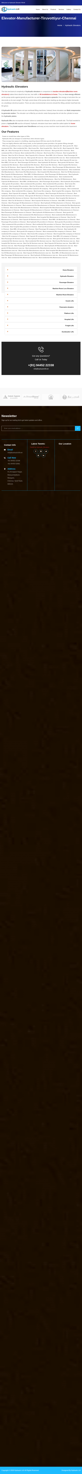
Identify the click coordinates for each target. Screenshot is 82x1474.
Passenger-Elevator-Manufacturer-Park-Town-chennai (30, 1177)
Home (38, 9)
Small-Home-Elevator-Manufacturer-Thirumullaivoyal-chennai (19, 1301)
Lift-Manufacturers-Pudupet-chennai (45, 970)
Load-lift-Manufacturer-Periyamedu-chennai (41, 1104)
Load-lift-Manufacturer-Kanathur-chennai (35, 1063)
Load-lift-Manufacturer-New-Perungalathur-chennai (45, 1094)
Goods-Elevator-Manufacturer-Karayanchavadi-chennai (52, 661)
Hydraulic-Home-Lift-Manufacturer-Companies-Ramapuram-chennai (36, 878)
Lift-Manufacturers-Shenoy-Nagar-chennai (36, 987)
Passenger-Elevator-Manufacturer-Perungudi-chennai (57, 1180)
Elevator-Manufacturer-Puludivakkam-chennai (44, 561)
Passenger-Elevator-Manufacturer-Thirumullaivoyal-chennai (19, 1189)
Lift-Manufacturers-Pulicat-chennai (11, 973)
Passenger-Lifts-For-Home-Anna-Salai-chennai (45, 1213)
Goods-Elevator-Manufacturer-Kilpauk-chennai (58, 666)
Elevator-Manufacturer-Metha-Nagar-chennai (19, 526)
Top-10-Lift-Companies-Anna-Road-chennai (24, 1382)
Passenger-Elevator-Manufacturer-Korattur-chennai (29, 1161)
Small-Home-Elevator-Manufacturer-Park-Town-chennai (17, 1289)
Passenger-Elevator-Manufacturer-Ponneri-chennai (43, 1182)
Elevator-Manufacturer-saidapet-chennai (26, 573)
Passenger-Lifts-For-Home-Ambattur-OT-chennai (50, 1208)
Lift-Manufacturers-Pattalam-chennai (31, 963)
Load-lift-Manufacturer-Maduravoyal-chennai (19, 1068)
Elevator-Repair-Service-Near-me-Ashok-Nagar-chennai (48, 611)
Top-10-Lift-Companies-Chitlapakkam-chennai (28, 1396)
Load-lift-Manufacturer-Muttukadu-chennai (13, 1085)
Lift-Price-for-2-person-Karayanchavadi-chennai (20, 1006)
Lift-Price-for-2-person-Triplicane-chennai (63, 1039)
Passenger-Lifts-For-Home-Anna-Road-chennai (15, 1213)
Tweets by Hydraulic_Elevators (39, 447)
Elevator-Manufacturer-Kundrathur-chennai (47, 511)
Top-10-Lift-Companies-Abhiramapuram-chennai (65, 1370)
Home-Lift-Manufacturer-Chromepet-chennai (44, 740)
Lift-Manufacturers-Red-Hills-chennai (62, 980)
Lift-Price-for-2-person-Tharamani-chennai (56, 1037)
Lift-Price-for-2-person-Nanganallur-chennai (34, 1023)
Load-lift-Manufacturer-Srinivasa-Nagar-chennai (47, 1130)
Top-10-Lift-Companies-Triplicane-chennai (27, 1458)
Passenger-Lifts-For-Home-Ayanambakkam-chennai (64, 1218)
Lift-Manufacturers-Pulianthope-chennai (69, 970)
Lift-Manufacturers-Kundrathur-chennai (63, 923)
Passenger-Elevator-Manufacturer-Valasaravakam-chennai (40, 1194)
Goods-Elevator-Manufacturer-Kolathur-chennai (64, 671)
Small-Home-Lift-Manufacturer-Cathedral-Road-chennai (17, 1339)
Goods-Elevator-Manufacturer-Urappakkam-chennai (53, 702)
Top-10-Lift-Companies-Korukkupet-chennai (19, 1434)
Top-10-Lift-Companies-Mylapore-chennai (27, 1439)
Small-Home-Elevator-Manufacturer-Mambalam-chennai (32, 1275)
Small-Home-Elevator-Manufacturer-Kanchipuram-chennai (34, 1256)
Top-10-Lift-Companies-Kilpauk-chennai (37, 1427)
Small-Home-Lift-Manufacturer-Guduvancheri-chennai (41, 1361)
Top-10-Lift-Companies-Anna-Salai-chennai (51, 1382)
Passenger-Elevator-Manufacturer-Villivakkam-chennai (61, 1196)
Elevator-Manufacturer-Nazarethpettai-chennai (15, 540)
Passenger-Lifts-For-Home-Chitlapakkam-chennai (56, 1227)
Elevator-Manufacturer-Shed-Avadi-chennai (67, 576)
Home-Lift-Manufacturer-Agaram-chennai (44, 714)
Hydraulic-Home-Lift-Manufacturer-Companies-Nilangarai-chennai (36, 847)
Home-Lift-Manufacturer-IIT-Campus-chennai (30, 756)
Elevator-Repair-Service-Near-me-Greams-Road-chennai (32, 645)
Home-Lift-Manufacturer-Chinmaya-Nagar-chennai (54, 735)
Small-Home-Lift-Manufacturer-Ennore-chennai (55, 1351)
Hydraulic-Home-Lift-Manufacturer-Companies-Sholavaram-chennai (31, 892)
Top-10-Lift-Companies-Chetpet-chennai (18, 1394)
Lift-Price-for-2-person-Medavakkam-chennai (59, 1020)
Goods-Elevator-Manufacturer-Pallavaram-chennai (65, 683)
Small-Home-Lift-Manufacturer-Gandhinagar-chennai (26, 1356)
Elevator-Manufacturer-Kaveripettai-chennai (42, 507)
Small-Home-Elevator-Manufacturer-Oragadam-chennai (39, 1284)
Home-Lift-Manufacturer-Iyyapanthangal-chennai (38, 759)
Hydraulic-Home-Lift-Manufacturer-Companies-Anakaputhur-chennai (27, 778)
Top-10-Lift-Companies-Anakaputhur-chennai (47, 1380)
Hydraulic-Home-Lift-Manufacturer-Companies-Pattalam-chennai (38, 859)
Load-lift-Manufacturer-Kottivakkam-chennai (53, 1058)
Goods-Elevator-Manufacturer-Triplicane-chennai (20, 702)
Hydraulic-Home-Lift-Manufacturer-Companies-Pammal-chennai (36, 856)
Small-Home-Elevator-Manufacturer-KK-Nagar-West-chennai (54, 1265)
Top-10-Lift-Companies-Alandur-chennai (12, 1375)
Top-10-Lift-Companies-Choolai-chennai (55, 1396)
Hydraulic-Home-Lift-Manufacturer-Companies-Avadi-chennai (56, 787)
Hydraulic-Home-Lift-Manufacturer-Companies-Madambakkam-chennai (52, 811)
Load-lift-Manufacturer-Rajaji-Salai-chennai (19, 1116)
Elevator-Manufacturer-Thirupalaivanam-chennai (20, 588)
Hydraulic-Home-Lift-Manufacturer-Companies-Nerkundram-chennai (59, 842)
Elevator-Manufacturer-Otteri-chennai (60, 547)
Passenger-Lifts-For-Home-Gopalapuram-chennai (16, 1242)
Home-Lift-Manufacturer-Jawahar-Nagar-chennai (20, 761)
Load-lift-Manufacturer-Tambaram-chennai (55, 1132)
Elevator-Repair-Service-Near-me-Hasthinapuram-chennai (61, 649)
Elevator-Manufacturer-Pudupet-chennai (43, 559)
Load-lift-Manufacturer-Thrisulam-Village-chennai (42, 1137)
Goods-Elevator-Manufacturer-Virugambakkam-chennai (45, 709)
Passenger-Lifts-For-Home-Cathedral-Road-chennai (60, 1223)
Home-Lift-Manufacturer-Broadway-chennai (19, 733)
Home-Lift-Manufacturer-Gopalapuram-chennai (53, 749)
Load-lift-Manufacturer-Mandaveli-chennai (27, 1070)
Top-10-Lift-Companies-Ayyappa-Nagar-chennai (37, 1389)
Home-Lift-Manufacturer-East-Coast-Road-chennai (21, 742)
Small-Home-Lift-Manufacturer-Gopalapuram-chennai (17, 1358)
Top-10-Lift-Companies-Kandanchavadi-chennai (29, 1422)
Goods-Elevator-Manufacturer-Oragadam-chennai (48, 685)
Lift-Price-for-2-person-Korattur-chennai (56, 1016)
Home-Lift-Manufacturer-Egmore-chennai (51, 742)
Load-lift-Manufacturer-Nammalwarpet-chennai (42, 1085)
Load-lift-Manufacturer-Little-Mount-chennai (62, 1063)
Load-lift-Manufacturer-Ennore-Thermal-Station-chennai (47, 1054)
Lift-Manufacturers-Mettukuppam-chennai (13, 937)
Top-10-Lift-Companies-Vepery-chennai (36, 1463)
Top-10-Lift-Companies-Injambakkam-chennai (54, 1415)
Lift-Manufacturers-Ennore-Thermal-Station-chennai (43, 916)
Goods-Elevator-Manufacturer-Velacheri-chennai (27, 707)
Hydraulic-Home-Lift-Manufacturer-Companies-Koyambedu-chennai (37, 806)
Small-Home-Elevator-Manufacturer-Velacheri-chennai (37, 1308)
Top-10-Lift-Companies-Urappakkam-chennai (55, 1458)
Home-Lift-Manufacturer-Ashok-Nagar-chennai (50, 726)
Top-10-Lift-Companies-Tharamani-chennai (13, 1456)
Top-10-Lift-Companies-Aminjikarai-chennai (19, 1380)
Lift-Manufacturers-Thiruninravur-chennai (61, 994)
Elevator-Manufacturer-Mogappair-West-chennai (58, 531)
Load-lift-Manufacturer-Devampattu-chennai (39, 1051)
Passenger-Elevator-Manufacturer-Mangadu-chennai (41, 1165)
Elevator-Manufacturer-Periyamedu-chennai (19, 554)
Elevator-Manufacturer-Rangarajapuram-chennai (43, 568)
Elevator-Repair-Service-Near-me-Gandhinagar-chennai (38, 640)
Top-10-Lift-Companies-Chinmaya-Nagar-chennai (47, 1394)
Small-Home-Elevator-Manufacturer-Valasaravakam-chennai (41, 1306)
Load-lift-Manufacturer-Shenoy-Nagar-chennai (14, 1127)
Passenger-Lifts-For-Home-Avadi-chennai (34, 1218)
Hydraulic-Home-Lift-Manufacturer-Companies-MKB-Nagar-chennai (47, 830)
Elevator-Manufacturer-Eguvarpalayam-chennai (29, 502)
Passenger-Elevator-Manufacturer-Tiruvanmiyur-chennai (56, 1189)
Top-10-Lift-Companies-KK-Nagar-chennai (63, 1427)
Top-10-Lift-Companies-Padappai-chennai (46, 1444)
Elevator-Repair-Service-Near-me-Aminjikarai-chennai (42, 604)
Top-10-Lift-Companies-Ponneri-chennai (32, 1451)
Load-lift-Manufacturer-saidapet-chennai (35, 1123)
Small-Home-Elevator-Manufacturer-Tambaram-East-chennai (24, 1299)
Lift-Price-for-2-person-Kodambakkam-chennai (28, 1013)
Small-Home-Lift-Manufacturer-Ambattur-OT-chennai (39, 1322)
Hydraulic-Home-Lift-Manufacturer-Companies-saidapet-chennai (52, 885)
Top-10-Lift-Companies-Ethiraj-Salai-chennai (66, 1403)
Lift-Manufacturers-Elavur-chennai (16, 916)
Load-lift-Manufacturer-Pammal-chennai (12, 1101)
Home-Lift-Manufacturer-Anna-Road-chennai (14, 723)
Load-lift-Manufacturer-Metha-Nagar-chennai (45, 1075)
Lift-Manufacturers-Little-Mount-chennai (33, 925)
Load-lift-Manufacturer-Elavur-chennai (17, 1054)
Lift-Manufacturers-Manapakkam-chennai (41, 930)
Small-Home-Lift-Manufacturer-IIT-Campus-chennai (16, 1365)
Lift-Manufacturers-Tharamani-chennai (35, 994)
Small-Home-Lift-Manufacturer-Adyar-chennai (48, 1315)
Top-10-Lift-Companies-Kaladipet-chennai (18, 1420)
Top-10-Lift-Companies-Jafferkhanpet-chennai (37, 1418)
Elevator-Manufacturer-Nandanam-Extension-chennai (61, 538)
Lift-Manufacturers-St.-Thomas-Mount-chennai (37, 992)
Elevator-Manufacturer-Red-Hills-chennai (18, 571)
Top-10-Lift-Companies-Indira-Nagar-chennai (25, 1415)
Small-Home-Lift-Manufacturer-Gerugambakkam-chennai (61, 1356)
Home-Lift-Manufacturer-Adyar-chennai (17, 714)
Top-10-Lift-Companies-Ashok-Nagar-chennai (56, 1384)
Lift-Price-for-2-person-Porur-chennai (55, 1035)
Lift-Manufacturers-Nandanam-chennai (46, 947)
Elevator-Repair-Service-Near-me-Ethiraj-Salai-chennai (45, 637)
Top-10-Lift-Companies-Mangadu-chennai (51, 1437)
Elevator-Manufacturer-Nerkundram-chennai (30, 542)
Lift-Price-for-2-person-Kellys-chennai (54, 1009)
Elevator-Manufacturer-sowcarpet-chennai (23, 580)
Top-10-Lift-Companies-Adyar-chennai (42, 1372)
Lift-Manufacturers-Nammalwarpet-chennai (36, 944)
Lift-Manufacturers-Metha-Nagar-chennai (69, 935)
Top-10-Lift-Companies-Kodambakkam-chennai (43, 1430)
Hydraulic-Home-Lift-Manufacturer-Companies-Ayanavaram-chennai (37, 792)
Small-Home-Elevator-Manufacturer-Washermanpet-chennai (24, 1313)
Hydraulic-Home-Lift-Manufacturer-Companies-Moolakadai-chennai (53, 833)
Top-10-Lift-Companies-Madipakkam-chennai (48, 1434)
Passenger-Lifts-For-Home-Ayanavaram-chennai (15, 1220)
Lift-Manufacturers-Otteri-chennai (15, 961)
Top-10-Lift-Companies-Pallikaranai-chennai (19, 1446)
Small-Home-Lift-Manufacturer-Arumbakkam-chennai (39, 1330)
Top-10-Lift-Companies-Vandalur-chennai (64, 1460)
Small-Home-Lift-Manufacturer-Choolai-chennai (63, 1344)
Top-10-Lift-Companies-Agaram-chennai (67, 1372)
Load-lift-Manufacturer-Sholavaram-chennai (43, 1127)
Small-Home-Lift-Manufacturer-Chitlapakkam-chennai (30, 1344)
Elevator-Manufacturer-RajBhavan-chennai (65, 566)
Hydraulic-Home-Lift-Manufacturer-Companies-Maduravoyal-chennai (27, 816)
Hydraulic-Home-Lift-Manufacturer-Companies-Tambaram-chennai (21, 899)
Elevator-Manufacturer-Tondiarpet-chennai (60, 590)
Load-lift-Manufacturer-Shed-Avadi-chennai (67, 1125)
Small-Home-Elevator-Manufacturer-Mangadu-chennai (22, 1277)
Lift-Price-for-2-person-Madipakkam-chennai (32, 1018)
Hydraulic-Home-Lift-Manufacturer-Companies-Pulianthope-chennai (32, 868)
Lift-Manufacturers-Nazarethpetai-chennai (25, 949)
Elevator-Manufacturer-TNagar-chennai (34, 590)
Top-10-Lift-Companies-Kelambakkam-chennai (67, 1425)
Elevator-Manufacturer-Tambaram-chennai (67, 583)
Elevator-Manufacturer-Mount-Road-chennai (36, 533)
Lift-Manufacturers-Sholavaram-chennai (62, 987)
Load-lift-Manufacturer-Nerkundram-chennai (64, 1092)
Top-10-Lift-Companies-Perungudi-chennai (57, 1449)
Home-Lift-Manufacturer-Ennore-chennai (28, 744)
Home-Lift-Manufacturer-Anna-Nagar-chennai (66, 721)
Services (61, 9)
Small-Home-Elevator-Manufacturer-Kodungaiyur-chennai (52, 1268)
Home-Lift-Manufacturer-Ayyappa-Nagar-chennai (38, 730)
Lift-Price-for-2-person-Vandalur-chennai (18, 1044)
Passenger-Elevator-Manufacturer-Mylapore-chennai (31, 1168)
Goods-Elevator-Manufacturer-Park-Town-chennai (16, 690)
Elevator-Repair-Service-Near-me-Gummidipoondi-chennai (24, 649)
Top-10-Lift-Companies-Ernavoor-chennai (39, 1403)
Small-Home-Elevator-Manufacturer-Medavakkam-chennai (58, 1277)
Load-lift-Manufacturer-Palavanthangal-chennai (63, 1099)
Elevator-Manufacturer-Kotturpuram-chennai (42, 509)
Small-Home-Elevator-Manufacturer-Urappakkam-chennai (49, 1303)
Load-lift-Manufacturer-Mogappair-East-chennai (56, 1080)
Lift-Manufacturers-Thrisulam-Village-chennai (40, 997)
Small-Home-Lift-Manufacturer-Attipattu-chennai (25, 1332)
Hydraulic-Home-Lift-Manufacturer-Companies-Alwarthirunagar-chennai (53, 773)
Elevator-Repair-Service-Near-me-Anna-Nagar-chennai (31, 607)
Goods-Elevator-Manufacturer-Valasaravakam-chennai (39, 704)
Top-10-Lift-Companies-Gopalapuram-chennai (31, 1408)
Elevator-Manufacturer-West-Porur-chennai (67, 592)
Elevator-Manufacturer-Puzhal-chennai (27, 564)
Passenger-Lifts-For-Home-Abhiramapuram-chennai (16, 1201)
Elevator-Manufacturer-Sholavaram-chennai (44, 578)
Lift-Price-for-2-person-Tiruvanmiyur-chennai (35, 1039)
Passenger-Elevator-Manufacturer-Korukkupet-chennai (63, 1161)
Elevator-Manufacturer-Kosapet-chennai (69, 507)
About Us (45, 9)
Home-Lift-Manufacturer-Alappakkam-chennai (19, 716)
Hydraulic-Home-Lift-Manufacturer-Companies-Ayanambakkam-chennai (23, 790)
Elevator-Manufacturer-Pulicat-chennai (17, 561)
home (59, 25)
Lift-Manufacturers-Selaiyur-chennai (65, 985)
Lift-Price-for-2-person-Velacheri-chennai (44, 1044)
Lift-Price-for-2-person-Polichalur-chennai (52, 1032)
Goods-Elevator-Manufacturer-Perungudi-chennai (37, 692)
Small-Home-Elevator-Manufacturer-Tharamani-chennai (62, 1299)
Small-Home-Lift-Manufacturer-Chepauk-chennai (51, 1339)
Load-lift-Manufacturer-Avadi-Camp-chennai (60, 1049)
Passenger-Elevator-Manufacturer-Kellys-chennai (65, 1151)
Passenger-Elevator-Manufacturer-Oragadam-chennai (52, 1173)
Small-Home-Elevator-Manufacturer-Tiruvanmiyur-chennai (57, 1301)
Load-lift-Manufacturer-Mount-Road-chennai (67, 1082)
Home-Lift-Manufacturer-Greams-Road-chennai (39, 752)
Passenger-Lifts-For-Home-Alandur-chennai (56, 1204)
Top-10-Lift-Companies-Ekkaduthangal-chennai (67, 1401)
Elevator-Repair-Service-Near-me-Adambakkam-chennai (56, 595)
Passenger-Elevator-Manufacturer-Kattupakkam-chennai (34, 1149)
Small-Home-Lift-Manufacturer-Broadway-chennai (66, 1337)
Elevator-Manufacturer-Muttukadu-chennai (64, 533)
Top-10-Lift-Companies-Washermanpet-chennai (43, 1465)
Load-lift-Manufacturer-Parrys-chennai (38, 1101)
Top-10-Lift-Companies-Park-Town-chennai (47, 1446)
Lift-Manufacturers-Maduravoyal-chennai (67, 928)
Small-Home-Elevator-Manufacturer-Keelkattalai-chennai (32, 1261)
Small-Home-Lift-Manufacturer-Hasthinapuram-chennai (63, 1363)
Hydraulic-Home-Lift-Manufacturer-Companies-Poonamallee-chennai (56, 863)
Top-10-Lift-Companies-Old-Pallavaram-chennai (39, 1441)
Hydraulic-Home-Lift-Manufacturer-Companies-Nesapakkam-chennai (22, 844)
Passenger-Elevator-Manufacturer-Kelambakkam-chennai (31, 1151)
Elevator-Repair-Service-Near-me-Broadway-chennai (53, 618)
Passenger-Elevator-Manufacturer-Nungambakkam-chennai (24, 1170)
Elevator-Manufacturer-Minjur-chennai (26, 528)
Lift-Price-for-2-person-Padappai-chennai (18, 1028)
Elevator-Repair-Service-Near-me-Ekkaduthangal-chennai (23, 635)
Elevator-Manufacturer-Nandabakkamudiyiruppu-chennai (48, 535)
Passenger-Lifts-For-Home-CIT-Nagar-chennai (20, 1232)
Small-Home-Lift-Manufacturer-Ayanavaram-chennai (41, 1334)
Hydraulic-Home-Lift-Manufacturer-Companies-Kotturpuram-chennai (27, 804)
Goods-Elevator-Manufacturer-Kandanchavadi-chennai (17, 661)
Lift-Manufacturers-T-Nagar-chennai (11, 999)
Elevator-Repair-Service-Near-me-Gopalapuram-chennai (35, 642)
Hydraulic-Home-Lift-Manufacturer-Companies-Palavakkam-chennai (26, 854)
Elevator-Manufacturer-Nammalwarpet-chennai (15, 535)
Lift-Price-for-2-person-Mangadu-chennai (31, 1020)
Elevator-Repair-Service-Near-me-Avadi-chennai (32, 614)
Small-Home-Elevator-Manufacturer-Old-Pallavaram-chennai (44, 1282)
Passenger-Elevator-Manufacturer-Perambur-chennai (22, 1180)
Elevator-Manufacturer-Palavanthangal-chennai (38, 550)
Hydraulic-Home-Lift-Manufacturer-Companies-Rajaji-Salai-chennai (21, 875)
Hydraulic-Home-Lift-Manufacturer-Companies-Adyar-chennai (33, 766)
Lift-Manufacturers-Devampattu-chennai (46, 913)
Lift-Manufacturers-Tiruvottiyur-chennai (67, 997)
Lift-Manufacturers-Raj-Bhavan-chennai (37, 978)
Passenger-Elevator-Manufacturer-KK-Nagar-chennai (49, 1154)
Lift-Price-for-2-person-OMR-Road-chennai (41, 1025)
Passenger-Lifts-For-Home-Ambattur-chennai (19, 1208)
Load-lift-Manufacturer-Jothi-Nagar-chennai (49, 1056)
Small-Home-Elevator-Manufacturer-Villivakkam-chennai (28, 1311)
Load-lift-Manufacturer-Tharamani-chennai (35, 1135)
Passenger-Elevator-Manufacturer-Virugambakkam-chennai (19, 1199)
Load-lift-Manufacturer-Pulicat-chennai (34, 1111)
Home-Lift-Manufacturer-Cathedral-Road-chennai (49, 733)
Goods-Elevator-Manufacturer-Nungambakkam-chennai (31, 683)
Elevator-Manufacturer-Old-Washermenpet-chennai (31, 547)
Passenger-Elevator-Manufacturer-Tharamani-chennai (60, 1187)
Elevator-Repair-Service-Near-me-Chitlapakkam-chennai (58, 626)
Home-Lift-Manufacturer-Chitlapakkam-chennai (37, 737)
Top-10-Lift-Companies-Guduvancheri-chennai (39, 1410)
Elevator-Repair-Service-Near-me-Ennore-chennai (58, 635)
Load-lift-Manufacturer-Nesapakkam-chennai (14, 1094)
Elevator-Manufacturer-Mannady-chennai (57, 521)
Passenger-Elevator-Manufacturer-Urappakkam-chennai (44, 1192)
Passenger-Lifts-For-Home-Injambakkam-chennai (64, 1249)
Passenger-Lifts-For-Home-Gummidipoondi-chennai (16, 1246)
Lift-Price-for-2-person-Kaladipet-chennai (65, 1001)
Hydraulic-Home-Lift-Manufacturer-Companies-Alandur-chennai (42, 768)
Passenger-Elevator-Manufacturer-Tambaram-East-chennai (24, 1187)
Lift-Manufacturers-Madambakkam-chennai (60, 925)
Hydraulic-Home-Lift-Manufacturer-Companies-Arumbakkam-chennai (42, 783)
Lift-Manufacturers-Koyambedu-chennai (38, 923)
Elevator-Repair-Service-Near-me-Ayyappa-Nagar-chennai (59, 616)
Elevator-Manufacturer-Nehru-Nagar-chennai (44, 540)
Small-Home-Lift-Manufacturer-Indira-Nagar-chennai (49, 1365)
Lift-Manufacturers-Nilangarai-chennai (40, 954)
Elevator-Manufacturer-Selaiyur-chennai (40, 576)
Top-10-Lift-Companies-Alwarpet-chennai (67, 1375)
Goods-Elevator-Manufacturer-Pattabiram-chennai (40, 697)
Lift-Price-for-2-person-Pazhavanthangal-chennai (48, 1030)
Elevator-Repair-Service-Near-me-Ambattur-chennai (54, 602)
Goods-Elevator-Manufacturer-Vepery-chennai (57, 707)
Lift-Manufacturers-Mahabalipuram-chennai (14, 930)
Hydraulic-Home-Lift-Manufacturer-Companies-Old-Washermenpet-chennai (24, 852)
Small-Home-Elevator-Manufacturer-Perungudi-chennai (48, 1292)
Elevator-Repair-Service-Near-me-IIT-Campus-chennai (17, 652)
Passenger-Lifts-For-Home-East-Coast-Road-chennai (52, 1232)
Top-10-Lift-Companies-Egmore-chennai (38, 1401)
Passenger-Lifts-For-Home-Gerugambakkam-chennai (63, 1239)
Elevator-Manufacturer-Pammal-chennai (65, 550)
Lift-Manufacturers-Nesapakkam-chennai (60, 951)
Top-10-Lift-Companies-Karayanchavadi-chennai (60, 1422)
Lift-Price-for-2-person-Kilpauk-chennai (24, 1011)
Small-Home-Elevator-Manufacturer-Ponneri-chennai (37, 1294)
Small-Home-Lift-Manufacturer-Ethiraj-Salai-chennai (37, 1353)
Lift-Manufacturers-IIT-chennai (15, 918)
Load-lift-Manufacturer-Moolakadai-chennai (39, 1082)
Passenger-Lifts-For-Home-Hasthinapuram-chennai (49, 1246)
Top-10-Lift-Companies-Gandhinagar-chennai (44, 1406)
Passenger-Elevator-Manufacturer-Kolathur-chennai (39, 1158)
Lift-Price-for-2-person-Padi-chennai (43, 1028)
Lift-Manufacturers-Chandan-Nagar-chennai (19, 913)
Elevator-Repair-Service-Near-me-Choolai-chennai (16, 628)
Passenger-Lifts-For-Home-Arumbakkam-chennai (25, 1215)
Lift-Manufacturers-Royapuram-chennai (35, 982)
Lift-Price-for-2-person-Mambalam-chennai (60, 1018)
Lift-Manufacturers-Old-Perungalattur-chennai (39, 959)
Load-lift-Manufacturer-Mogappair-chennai (26, 1080)
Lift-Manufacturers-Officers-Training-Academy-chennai (22, 956)
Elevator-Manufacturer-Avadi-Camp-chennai (14, 500)
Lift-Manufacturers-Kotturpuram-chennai (59, 920)
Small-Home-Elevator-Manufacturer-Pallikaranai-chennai (61, 1287)
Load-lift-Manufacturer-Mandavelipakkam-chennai (57, 1070)
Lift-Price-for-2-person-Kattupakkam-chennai (50, 1006)
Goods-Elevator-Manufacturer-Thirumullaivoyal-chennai (33, 699)
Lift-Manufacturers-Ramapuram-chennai (63, 978)
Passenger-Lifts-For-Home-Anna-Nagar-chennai (63, 1211)
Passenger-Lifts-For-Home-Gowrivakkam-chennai (48, 1242)
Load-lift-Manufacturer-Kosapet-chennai (26, 1058)
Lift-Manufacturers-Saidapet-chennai (60, 982)
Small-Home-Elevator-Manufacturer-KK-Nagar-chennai (17, 1265)
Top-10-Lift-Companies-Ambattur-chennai (44, 1377)
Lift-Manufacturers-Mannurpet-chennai (63, 932)
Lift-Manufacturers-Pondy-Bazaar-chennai (40, 968)
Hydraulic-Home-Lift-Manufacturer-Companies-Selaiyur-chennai (57, 887)
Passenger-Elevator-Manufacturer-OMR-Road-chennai (17, 1173)
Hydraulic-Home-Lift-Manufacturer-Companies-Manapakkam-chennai (38, 818)
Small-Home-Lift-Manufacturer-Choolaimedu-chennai (17, 1346)
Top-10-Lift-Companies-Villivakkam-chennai (63, 1463)
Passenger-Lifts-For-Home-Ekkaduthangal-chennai (34, 1234)
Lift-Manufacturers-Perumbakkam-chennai (13, 968)
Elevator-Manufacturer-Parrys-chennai (12, 552)
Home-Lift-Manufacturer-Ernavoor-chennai (55, 744)
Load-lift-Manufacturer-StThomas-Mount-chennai (26, 1132)
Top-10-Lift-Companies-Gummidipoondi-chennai (15, 1413)
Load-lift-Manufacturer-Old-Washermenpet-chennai (61, 1097)
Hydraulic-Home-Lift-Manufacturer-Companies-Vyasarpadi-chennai (53, 909)
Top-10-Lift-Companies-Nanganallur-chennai (55, 1439)
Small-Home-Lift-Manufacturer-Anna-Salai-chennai (49, 1327)
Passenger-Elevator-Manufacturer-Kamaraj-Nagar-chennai (39, 1144)
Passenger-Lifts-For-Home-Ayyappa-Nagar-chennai (47, 1220)
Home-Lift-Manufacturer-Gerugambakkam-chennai (21, 749)
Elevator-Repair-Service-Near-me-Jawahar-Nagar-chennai (39, 657)
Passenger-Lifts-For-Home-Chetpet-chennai (43, 1225)
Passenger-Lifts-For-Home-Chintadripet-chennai (25, 1227)
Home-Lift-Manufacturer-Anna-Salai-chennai (43, 723)
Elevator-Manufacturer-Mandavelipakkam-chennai (28, 521)
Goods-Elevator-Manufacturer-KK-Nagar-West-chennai (44, 668)
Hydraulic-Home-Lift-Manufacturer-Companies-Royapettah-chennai (49, 882)
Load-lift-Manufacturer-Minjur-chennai (55, 1078)
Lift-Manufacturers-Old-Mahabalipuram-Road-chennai (57, 956)
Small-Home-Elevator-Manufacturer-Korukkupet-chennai (38, 1273)
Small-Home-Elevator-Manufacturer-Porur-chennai (34, 1296)
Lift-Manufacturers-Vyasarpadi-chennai (60, 999)
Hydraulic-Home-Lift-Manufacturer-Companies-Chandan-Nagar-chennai (55, 797)
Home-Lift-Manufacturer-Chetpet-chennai (25, 735)
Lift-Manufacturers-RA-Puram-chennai (38, 980)
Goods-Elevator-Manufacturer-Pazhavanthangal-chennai (50, 690)
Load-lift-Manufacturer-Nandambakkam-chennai (37, 1087)
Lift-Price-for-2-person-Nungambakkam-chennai (63, 1023)
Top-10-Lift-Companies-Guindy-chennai (67, 1410)
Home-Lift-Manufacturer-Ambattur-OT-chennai (58, 718)
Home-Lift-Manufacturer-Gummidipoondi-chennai (47, 754)
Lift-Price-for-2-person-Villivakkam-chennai (43, 1047)
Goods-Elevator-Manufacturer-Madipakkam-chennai (38, 676)
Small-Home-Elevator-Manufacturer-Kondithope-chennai (44, 1270)
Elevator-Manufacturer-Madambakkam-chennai (55, 514)
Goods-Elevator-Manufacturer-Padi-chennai (35, 687)
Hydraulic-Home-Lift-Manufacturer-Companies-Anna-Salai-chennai (35, 780)
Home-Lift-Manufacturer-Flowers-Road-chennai (37, 747)
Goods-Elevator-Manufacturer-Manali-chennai (27, 678)
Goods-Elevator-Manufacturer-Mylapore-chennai (44, 680)
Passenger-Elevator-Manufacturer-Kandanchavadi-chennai (33, 1146)
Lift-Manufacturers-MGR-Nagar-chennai (39, 937)
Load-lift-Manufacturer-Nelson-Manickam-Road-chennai (32, 1092)
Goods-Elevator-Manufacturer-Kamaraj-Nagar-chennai (29, 659)
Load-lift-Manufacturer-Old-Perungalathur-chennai (29, 1097)
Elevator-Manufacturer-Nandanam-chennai (30, 538)
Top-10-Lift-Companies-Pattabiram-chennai (35, 1453)
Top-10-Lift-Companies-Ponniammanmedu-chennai (62, 1451)
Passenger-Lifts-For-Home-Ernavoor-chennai (14, 1237)
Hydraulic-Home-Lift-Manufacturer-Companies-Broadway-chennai (43, 794)
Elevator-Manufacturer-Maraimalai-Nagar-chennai (37, 523)
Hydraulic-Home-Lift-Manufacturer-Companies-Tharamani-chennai (26, 902)
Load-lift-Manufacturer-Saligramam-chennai (62, 1123)
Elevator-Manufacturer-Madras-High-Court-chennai (39, 516)
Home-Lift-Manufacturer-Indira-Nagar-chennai (59, 756)
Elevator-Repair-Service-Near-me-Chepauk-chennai (43, 621)
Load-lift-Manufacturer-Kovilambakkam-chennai (29, 1061)
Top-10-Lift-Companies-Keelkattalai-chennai (38, 1425)
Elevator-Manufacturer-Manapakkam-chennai (50, 519)
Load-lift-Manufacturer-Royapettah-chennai (61, 1120)
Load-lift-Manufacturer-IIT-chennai (24, 1056)
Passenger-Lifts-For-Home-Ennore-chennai (64, 1234)
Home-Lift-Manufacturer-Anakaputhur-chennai (36, 721)
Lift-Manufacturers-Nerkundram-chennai (34, 951)
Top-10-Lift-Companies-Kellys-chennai (12, 1427)
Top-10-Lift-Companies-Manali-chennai (25, 1437)
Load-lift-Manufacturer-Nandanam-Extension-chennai (17, 1089)
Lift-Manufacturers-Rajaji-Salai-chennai (65, 975)
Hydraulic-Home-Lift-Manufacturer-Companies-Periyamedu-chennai (47, 861)
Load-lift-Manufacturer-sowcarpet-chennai (18, 1130)
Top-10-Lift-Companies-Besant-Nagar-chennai (67, 1389)
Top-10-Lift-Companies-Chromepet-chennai (36, 1399)
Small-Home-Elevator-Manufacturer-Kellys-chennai (31, 1263)
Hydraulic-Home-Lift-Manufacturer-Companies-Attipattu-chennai (51, 785)
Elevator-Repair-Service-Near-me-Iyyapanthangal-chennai (44, 654)
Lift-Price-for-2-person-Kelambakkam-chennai (27, 1009)
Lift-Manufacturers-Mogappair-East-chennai (62, 940)
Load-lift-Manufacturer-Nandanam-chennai (66, 1087)
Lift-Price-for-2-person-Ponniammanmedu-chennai (27, 1035)
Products (53, 9)
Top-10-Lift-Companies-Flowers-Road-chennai (14, 1406)
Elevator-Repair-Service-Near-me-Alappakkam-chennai (28, 599)
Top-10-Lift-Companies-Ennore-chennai (12, 1403)
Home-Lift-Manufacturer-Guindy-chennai (18, 754)
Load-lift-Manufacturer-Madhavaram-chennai (39, 1066)
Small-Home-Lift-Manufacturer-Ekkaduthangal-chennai (22, 1351)
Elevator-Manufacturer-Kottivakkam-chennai (14, 509)
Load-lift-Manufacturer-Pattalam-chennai (63, 1101)
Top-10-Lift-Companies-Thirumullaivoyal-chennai (43, 1456)
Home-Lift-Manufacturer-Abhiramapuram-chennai (40, 711)
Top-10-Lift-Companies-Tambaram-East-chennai (64, 1453)
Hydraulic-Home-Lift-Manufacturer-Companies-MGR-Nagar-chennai (43, 828)
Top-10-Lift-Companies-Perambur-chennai (30, 1449)
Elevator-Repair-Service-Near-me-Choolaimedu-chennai (50, 628)
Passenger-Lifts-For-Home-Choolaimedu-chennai (36, 1230)
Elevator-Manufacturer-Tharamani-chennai (41, 585)
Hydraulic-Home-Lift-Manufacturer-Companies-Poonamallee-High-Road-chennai (25, 866)
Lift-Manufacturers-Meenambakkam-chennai (41, 935)
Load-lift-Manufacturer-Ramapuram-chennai (27, 1118)
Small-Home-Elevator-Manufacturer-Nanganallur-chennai (49, 1280)
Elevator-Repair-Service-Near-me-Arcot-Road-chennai (57, 609)
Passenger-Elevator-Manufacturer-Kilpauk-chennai (16, 1154)
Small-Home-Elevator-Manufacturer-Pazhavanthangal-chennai (55, 1289)
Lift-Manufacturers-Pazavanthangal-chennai (57, 963)
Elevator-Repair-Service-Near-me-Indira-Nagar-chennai (52, 652)
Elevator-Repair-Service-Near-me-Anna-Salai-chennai (22, 609)
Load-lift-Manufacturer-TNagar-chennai (17, 1139)
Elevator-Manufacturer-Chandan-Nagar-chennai (43, 500)
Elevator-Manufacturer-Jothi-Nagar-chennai (14, 507)
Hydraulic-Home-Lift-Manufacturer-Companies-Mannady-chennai (20, 823)
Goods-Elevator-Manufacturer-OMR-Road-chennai (16, 685)
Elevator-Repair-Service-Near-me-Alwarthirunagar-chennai (18, 602)
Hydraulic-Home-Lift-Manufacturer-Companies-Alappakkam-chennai (49, 771)
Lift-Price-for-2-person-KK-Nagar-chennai (50, 1011)
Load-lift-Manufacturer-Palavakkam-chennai (34, 1099)
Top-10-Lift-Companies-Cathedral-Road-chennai (42, 1391)
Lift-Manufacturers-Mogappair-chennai (35, 940)
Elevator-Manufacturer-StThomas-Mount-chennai (37, 583)
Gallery (68, 9)
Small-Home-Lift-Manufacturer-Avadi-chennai (55, 1332)
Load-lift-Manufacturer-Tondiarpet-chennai (44, 1139)
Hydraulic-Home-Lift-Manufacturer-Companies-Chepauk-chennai (20, 799)
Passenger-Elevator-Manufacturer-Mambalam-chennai (53, 1163)
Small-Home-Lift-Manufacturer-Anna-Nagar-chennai (62, 1325)
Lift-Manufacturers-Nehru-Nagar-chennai (52, 949)
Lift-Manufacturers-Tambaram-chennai (64, 992)
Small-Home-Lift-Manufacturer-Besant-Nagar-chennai (33, 1337)
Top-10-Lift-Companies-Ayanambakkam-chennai (58, 1387)
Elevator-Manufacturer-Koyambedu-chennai (19, 511)
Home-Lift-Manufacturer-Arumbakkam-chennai (20, 726)
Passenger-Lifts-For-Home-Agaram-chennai (28, 1204)
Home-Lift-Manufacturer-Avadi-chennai (23, 728)
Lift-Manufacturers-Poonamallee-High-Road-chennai (16, 970)
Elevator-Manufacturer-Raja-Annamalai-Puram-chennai (57, 564)
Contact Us (77, 9)
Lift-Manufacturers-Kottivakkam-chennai (33, 920)
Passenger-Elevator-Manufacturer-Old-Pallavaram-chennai (62, 1170)
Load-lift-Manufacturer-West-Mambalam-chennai (20, 1142)
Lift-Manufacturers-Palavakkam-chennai (39, 961)
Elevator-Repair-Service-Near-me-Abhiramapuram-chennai (18, 595)
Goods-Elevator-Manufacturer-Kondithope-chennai (16, 673)
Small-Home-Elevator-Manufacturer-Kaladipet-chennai (37, 1254)
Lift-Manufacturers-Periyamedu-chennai (40, 966)
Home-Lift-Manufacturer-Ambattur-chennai (29, 718)
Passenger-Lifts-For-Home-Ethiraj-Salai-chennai (44, 1237)
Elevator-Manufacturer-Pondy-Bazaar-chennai (29, 557)
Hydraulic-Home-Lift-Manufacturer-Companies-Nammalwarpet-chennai (22, 837)
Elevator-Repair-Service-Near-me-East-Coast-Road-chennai (33, 633)
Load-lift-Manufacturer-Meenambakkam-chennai (15, 1075)
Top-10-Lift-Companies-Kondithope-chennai (45, 1432)
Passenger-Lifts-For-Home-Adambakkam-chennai (49, 1201)
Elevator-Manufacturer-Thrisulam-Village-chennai (52, 588)
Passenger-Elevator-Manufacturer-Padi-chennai (42, 1175)
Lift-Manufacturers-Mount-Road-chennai (64, 942)
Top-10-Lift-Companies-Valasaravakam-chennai (36, 1460)
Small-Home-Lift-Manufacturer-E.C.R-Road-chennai (38, 1349)
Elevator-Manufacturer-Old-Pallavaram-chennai (42, 545)
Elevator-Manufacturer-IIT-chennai (69, 504)
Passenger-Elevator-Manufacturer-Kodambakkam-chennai (43, 1156)
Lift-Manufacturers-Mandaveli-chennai (66, 930)
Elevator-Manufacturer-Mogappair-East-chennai (28, 531)
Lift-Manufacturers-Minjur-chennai (63, 937)
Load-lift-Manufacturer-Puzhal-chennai (36, 1113)
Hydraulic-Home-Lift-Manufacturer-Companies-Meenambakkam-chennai (33, 825)
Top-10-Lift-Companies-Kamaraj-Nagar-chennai (47, 1420)
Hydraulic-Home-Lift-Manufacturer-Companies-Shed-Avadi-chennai (21, 890)
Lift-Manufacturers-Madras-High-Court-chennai (39, 928)
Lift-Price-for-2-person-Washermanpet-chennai (31, 1049)
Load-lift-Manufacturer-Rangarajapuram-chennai (56, 1118)
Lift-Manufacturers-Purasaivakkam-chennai (62, 973)
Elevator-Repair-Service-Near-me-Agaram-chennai (42, 597)
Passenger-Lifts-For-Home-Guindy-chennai (60, 1244)
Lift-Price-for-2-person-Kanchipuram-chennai (42, 1004)
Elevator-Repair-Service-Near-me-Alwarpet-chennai (62, 599)
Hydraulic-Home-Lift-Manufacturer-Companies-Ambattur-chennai (20, 775)
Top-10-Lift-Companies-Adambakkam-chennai (14, 1372)
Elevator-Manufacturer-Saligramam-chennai (53, 573)
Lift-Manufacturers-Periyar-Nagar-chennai (67, 966)
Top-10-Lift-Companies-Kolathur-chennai (18, 1432)
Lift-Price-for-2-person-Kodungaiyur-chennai (57, 1013)
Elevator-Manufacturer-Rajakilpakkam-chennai (36, 566)
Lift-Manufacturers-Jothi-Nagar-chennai (37, 918)
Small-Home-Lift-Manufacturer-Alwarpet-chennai (20, 1320)
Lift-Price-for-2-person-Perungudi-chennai (25, 1032)
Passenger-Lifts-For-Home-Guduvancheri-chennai (31, 1244)
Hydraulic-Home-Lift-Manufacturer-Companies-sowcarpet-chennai (43, 894)
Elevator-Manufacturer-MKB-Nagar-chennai (52, 528)
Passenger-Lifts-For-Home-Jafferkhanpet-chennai (49, 1251)
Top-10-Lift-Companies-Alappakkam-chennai (40, 1375)
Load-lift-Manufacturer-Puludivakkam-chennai (61, 1111)
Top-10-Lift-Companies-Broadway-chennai (13, 1391)
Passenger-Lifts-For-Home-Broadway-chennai (29, 1223)
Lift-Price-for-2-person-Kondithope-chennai (29, 1016)
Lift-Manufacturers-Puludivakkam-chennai (35, 973)
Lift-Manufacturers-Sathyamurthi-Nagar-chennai (38, 985)
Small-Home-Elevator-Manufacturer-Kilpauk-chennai (64, 1263)
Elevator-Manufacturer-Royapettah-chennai (45, 571)
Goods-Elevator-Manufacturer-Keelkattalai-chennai (39, 664)
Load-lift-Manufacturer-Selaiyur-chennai (40, 1125)
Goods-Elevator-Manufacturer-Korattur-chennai (47, 673)
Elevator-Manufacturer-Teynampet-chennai (13, 585)
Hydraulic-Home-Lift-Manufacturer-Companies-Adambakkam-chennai (27, 764)
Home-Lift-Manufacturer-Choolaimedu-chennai (15, 740)
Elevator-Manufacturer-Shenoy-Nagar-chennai (14, 578)
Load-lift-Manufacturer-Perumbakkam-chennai (20, 1106)
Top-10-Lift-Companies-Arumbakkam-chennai (27, 1384)
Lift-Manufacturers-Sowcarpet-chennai (36, 989)
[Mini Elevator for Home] (11, 8)
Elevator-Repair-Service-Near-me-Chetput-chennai (29, 623)
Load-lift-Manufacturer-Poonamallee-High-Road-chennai (32, 1108)
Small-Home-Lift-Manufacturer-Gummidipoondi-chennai (28, 1363)
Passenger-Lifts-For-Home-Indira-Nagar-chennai (33, 1249)
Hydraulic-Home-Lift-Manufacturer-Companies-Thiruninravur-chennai (38, 904)
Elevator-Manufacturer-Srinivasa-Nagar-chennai (52, 580)
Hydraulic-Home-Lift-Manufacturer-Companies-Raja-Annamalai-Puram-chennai (52, 873)
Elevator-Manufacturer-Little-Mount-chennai (25, 514)
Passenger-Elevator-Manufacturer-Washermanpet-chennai (56, 1199)
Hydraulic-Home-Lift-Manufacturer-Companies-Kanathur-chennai (41, 809)
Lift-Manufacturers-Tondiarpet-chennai (35, 999)
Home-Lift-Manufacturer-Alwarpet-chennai (48, 716)
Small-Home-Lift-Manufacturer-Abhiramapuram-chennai (61, 1313)
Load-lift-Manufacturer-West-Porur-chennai (50, 1142)
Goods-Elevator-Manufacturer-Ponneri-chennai (20, 695)
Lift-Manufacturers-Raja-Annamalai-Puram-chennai (36, 975)
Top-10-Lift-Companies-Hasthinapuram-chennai (46, 1413)
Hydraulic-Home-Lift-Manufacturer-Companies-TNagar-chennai (50, 906)
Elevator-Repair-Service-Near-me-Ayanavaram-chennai (23, 616)
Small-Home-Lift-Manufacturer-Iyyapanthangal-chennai (40, 1368)
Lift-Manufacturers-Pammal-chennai (64, 961)
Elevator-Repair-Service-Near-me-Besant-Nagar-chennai (18, 618)
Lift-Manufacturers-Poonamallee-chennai (67, 968)
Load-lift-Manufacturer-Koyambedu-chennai (58, 1061)
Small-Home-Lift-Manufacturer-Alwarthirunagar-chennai (54, 1320)
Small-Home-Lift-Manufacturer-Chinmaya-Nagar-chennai (38, 1341)
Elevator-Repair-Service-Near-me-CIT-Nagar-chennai (41, 630)
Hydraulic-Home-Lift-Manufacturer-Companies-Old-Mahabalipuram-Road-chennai (52, 849)
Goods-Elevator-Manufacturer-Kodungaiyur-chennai (31, 671)
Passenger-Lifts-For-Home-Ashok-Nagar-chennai (56, 1215)
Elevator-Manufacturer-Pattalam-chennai (37, 552)
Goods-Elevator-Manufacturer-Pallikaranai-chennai (65, 687)
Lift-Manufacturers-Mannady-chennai (39, 932)
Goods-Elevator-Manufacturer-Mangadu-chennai (57, 678)
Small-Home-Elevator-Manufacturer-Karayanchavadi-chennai (35, 1258)
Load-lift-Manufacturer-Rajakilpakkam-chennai (47, 1116)
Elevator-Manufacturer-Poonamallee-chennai (59, 557)
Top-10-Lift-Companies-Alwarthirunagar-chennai (15, 1377)
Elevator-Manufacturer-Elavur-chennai (56, 502)
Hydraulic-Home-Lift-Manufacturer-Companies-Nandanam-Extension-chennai (37, 840)
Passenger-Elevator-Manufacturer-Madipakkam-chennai (18, 1163)
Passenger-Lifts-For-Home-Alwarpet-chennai (35, 1206)
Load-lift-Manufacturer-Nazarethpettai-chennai (49, 1089)
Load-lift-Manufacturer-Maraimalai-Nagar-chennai (64, 1073)
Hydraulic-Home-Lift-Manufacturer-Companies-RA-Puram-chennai (45, 880)
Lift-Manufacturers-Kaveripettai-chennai (63, 918)
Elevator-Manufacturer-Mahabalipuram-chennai (20, 519)
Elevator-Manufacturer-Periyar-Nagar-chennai (48, 554)
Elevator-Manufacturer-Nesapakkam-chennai (59, 542)
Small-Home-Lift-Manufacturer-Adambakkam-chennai (17, 1315)
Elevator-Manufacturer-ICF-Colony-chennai (44, 504)
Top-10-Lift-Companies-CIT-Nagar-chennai (63, 1399)
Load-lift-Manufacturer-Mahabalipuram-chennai (49, 1068)
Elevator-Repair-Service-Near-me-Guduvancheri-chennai (34, 647)
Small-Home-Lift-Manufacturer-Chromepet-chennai (50, 1346)
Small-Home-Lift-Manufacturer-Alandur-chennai (35, 1318)
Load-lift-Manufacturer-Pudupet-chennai (63, 1108)
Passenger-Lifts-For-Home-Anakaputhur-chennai (32, 1211)
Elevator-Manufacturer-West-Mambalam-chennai (37, 592)
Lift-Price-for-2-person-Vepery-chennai (17, 1047)
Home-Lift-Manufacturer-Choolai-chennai (66, 737)
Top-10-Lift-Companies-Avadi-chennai (31, 1387)
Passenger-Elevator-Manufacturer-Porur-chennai (33, 1185)
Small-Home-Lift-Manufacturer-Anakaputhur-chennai (29, 1325)
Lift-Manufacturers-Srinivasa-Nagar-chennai (63, 989)
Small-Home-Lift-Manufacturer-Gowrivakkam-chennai (51, 1358)
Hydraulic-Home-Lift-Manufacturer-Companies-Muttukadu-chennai (58, 835)
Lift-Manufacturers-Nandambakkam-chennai (19, 947)
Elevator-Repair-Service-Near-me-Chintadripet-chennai (22, 626)
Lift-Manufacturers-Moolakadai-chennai (38, 942)
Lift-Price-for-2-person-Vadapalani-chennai (39, 1042)
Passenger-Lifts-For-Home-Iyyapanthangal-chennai (16, 1251)
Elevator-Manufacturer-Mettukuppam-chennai (48, 526)
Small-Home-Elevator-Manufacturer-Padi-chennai (27, 1287)
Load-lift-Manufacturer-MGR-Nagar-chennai (28, 1078)
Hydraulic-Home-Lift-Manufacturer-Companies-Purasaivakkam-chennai (44, 871)
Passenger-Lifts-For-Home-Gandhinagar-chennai (30, 1239)
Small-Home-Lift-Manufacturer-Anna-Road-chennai (16, 1327)
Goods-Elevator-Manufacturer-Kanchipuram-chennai (63, 659)
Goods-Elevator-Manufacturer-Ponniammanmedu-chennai (54, 695)
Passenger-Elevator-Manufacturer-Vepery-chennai (28, 1196)
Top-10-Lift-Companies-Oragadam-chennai (19, 1444)
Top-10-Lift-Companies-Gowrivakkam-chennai (61, 1408)
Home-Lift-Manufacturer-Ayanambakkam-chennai (52, 728)
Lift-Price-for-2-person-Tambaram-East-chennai (28, 1037)
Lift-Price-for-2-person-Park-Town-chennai (18, 1030)
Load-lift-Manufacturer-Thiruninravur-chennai (63, 1135)
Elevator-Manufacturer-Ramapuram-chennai (14, 568)
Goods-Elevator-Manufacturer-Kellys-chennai (29, 666)
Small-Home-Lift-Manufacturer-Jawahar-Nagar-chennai (32, 1370)
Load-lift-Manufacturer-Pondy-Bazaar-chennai (49, 1106)
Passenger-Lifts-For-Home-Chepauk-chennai (14, 1225)
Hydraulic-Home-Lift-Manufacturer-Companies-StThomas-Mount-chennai (53, 897)
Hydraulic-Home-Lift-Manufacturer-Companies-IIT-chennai (23, 802)
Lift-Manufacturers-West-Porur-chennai (38, 1001)
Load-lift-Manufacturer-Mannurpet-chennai (34, 1073)
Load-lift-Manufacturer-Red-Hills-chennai (34, 1120)
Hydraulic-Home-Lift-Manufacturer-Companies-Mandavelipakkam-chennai (52, 821)
